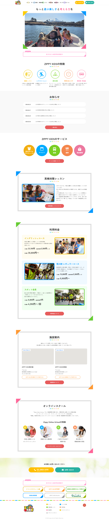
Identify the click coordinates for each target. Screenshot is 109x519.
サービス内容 (34, 2)
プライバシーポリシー (52, 512)
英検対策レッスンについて (54, 206)
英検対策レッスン (43, 2)
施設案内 (56, 2)
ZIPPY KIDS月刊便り (54, 489)
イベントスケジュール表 (33, 489)
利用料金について (54, 313)
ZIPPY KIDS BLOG (55, 495)
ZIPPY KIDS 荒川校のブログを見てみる (34, 377)
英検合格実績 (33, 495)
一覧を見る (54, 127)
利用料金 (51, 2)
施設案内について (54, 382)
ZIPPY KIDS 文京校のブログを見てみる (68, 377)
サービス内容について (54, 161)
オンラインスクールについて (55, 446)
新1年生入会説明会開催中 (44, 53)
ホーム (28, 2)
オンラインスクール (64, 2)
